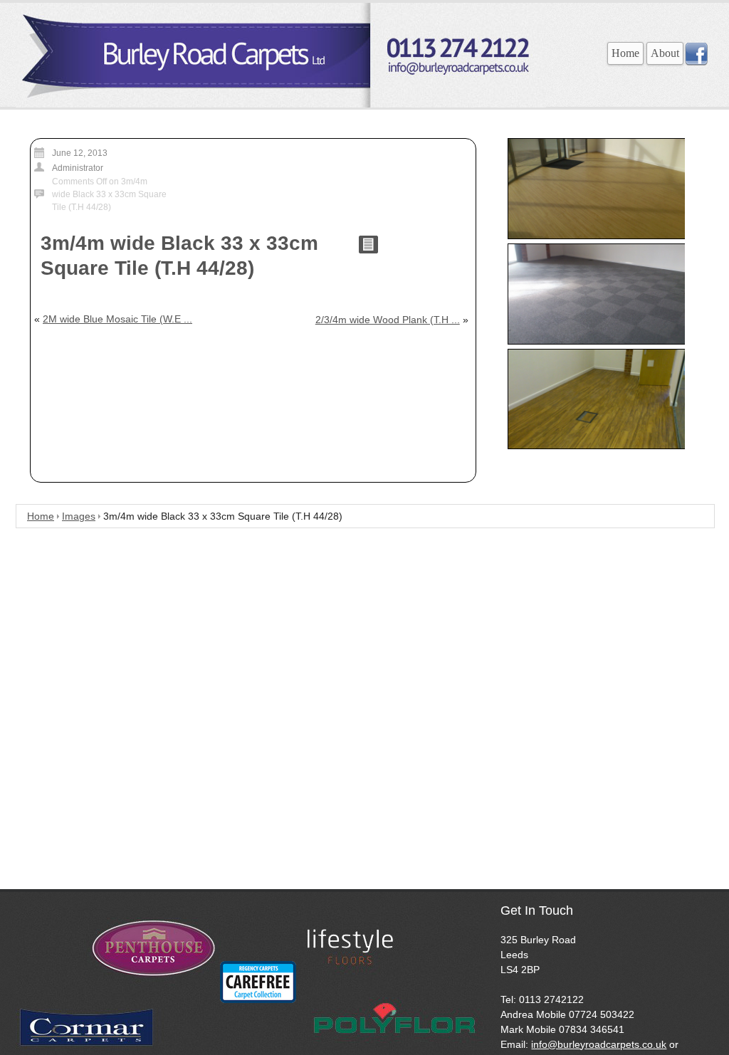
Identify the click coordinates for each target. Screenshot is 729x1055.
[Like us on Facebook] (696, 62)
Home (625, 53)
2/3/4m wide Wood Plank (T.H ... (387, 319)
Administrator (77, 168)
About (665, 53)
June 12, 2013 (79, 153)
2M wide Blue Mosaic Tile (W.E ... (117, 319)
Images (78, 516)
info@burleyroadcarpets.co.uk (598, 1044)
